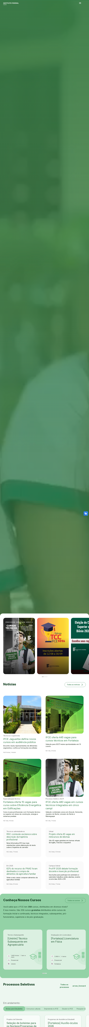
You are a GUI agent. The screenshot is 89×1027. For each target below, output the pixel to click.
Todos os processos (73, 985)
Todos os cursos (75, 900)
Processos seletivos (82, 14)
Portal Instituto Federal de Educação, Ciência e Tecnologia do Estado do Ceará (13, 3)
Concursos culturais (33, 1009)
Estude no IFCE (67, 1009)
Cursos (83, 14)
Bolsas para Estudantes (14, 1009)
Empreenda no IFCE (51, 1009)
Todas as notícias (75, 684)
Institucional (86, 14)
